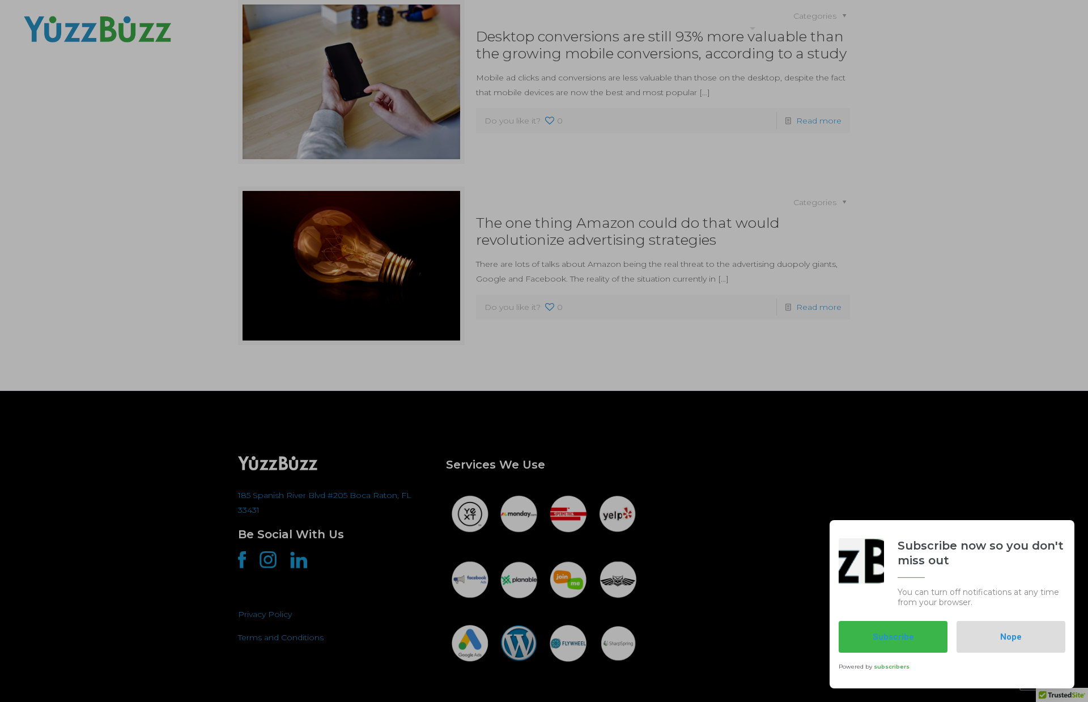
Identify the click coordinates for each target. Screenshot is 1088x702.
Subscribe (893, 637)
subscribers (892, 666)
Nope (1011, 637)
